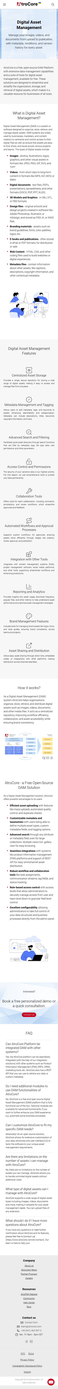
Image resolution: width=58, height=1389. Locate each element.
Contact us (29, 1014)
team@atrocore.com (31, 1326)
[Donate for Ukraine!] (39, 3)
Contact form (31, 1322)
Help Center (29, 1302)
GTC (23, 1353)
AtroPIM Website (29, 1294)
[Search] (53, 4)
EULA (31, 1353)
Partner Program (29, 1274)
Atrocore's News (29, 1270)
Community (29, 1298)
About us (29, 1265)
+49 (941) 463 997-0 (31, 1330)
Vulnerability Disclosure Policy (27, 1366)
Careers (29, 1278)
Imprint (27, 1372)
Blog (29, 1306)
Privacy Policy (27, 1359)
